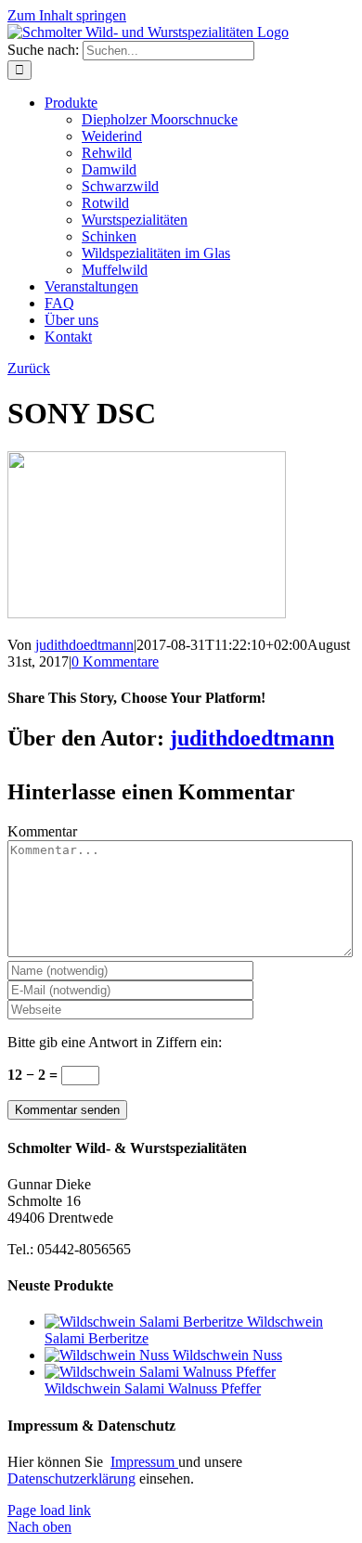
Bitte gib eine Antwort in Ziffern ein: (114, 1042)
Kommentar (42, 831)
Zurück (28, 368)
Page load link (49, 1510)
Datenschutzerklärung (71, 1478)
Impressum (144, 1462)
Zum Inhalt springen (66, 15)
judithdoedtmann (84, 645)
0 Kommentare (115, 661)
